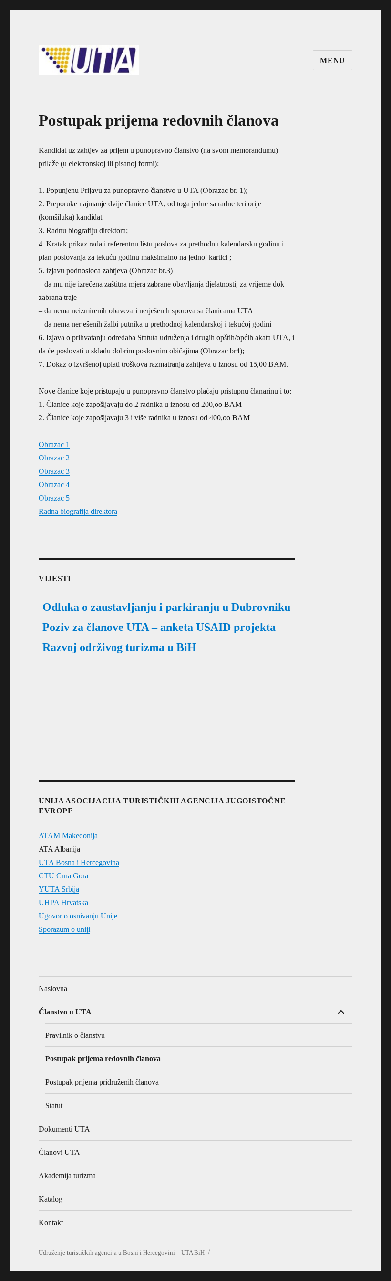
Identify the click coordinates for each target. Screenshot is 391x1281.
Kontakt (51, 1222)
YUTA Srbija (59, 889)
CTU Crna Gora (63, 876)
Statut (53, 1105)
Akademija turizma (67, 1176)
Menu (332, 60)
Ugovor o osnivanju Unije (78, 916)
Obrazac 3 (54, 471)
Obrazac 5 (54, 498)
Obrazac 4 (54, 484)
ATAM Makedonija (68, 836)
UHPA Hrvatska (63, 902)
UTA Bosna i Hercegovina (79, 862)
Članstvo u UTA (65, 1012)
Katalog (50, 1199)
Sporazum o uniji (64, 929)
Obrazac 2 (54, 458)
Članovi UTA (59, 1152)
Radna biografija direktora (78, 511)
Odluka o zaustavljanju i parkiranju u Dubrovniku (166, 607)
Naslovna (53, 988)
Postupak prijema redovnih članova (103, 1059)
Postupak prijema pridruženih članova (102, 1082)
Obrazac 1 (54, 444)
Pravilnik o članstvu (75, 1035)
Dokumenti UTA (64, 1129)
